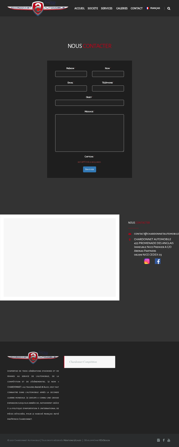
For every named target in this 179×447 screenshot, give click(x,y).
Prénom (71, 68)
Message (90, 111)
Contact (137, 8)
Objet (89, 97)
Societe (93, 8)
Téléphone (108, 82)
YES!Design (104, 440)
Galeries (122, 8)
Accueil (79, 8)
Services (106, 8)
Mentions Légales (72, 440)
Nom (108, 68)
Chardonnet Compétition (83, 361)
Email (71, 82)
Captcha (90, 156)
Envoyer (89, 169)
